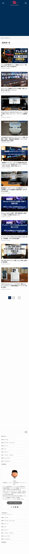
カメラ (4, 448)
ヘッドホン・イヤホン (8, 455)
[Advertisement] (14, 21)
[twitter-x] (11, 507)
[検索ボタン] (26, 3)
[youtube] (15, 507)
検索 (26, 432)
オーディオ (5, 439)
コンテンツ (5, 452)
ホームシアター (6, 458)
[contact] (17, 507)
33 (19, 297)
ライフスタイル (6, 461)
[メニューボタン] (3, 3)
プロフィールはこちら (14, 502)
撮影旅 (4, 464)
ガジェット (5, 445)
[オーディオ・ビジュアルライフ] (14, 3)
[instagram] (13, 507)
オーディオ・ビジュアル (9, 442)
